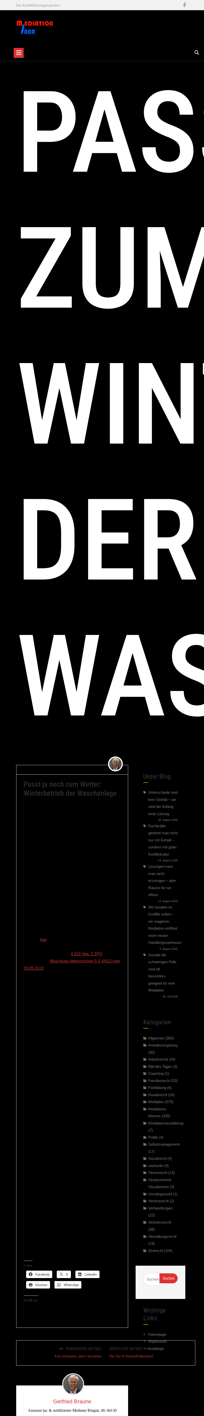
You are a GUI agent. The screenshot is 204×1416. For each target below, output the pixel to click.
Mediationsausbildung (165, 1123)
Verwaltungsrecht (162, 1236)
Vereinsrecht (158, 1201)
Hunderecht (157, 1095)
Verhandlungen (160, 1208)
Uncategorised (160, 1194)
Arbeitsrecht (158, 1059)
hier (43, 940)
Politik (153, 1137)
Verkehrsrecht (159, 1222)
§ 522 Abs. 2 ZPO (86, 954)
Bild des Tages (160, 1066)
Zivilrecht (96, 769)
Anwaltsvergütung (162, 1045)
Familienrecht (159, 1081)
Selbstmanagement (164, 1144)
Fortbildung (157, 1087)
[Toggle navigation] (19, 53)
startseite (155, 1166)
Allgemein (156, 1038)
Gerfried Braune (38, 769)
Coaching (156, 1073)
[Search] (197, 52)
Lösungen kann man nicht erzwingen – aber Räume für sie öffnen (162, 880)
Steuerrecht (157, 1172)
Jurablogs (156, 1348)
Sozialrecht (157, 1158)
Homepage (157, 1334)
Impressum (157, 1341)
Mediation (156, 1102)
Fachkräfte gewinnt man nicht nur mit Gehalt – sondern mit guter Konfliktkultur (163, 840)
